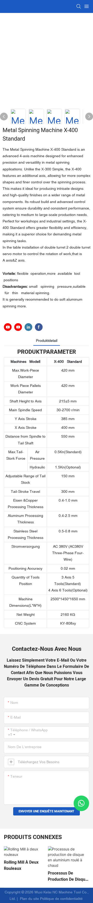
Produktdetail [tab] (46, 340)
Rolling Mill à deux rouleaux (21, 865)
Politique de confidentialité (62, 899)
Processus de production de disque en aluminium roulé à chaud (68, 876)
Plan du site (29, 899)
